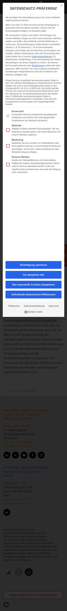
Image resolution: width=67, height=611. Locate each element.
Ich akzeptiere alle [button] (33, 274)
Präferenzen (14, 306)
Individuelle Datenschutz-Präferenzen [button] (33, 294)
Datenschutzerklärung (42, 56)
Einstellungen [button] (38, 65)
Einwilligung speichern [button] (33, 264)
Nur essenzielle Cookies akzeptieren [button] (33, 284)
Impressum (54, 306)
